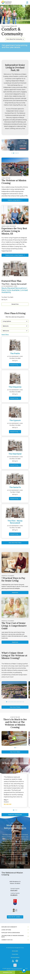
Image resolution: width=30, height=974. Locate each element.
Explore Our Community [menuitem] (9, 927)
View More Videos (15, 752)
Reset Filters (5, 334)
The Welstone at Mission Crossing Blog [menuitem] (13, 936)
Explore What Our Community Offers (15, 863)
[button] (6, 701)
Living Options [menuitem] (6, 929)
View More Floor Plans (15, 542)
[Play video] (14, 738)
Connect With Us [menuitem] (7, 939)
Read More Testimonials (15, 814)
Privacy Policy (15, 954)
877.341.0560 (15, 950)
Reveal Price (15, 304)
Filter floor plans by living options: (15, 317)
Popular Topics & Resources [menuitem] (11, 932)
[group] (15, 145)
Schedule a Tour (7, 972)
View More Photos (15, 707)
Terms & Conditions (15, 957)
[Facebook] (15, 965)
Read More (15, 592)
